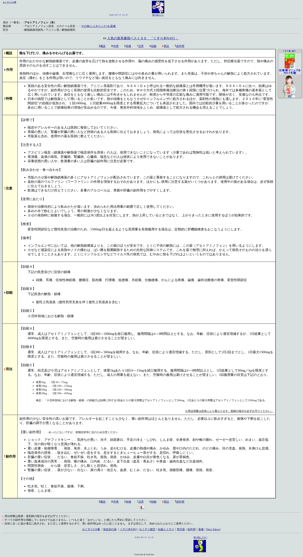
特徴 (128, 46)
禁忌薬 (181, 529)
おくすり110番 (9, 2)
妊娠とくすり (166, 529)
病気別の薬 (110, 529)
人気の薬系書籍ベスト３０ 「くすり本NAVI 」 (143, 38)
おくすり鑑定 (147, 529)
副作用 (180, 46)
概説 (103, 46)
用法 (166, 46)
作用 (116, 46)
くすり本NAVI (128, 529)
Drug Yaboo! (213, 529)
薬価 (201, 529)
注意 (141, 46)
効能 (153, 46)
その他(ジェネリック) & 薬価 (98, 26)
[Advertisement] (289, 171)
